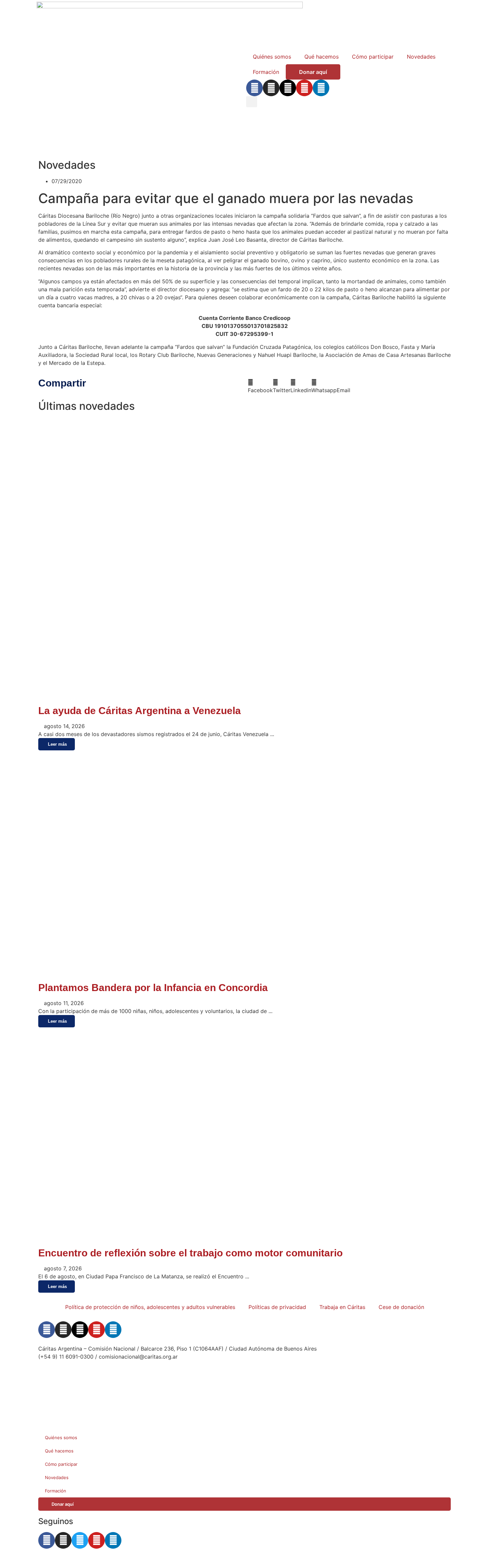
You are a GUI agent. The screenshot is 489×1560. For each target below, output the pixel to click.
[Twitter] (80, 1540)
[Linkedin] (321, 88)
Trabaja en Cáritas (342, 1307)
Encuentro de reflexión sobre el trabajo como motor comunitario (190, 1252)
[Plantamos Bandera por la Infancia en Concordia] (204, 975)
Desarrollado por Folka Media (75, 1376)
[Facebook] (254, 88)
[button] (251, 101)
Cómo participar (373, 56)
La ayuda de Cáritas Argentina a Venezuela (139, 710)
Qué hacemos (321, 56)
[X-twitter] (287, 88)
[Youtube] (304, 88)
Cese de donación (401, 1307)
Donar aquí (313, 72)
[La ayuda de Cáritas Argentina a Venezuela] (244, 698)
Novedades (421, 56)
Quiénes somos (272, 56)
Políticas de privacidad (277, 1307)
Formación (266, 72)
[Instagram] (271, 88)
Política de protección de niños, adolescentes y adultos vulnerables (150, 1307)
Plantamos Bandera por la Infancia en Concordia (153, 987)
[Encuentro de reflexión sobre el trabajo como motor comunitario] (244, 1240)
